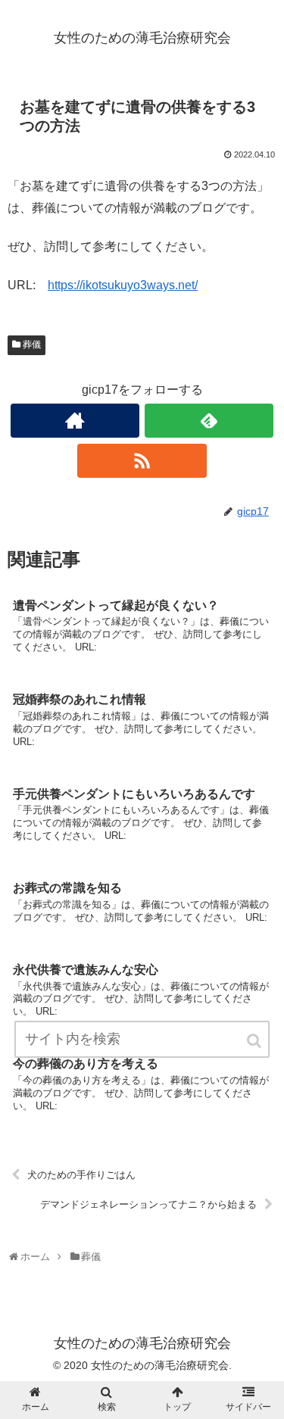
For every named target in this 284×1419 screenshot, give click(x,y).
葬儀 (32, 344)
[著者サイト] (75, 421)
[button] (255, 1040)
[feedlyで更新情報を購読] (209, 421)
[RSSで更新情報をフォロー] (141, 461)
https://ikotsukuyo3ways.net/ (123, 285)
